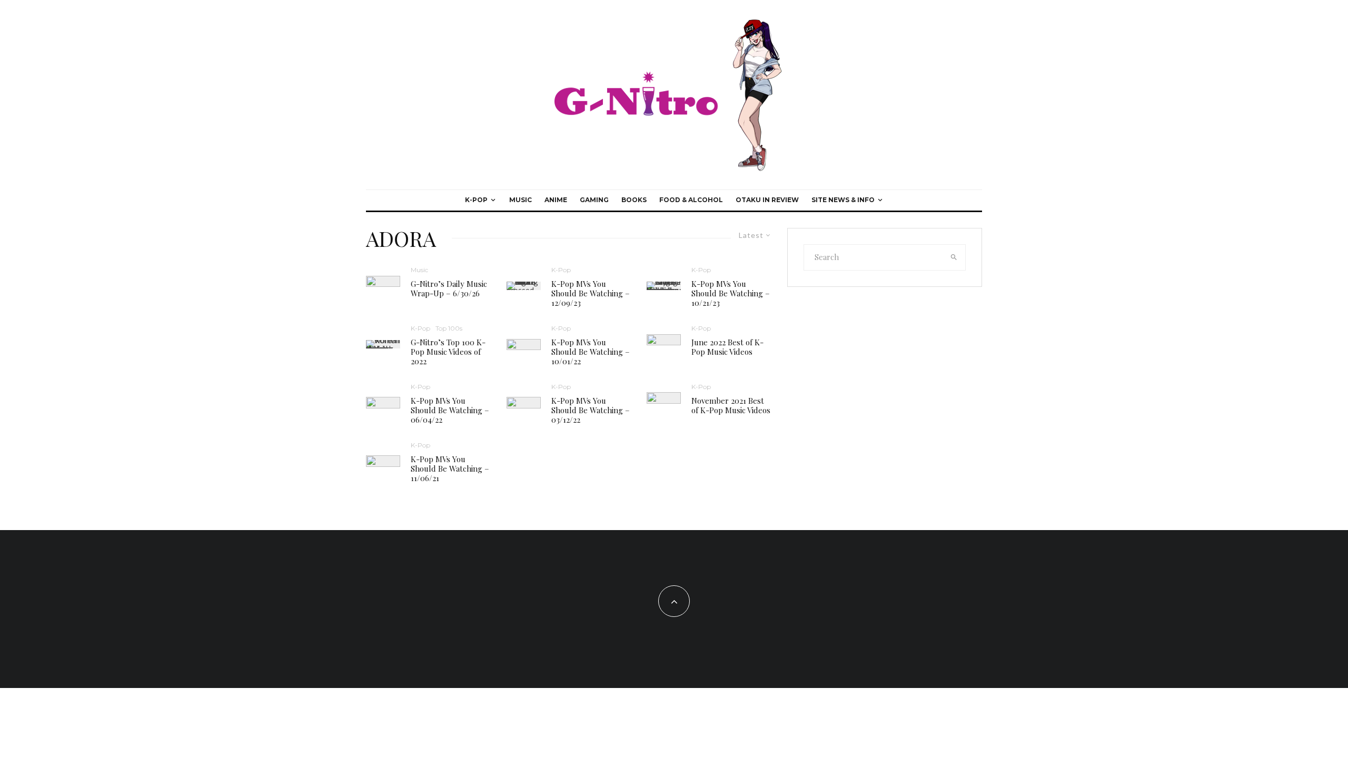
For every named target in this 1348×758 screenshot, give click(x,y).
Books (634, 200)
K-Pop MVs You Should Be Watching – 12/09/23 (590, 293)
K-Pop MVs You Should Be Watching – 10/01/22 (590, 351)
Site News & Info (843, 200)
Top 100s (448, 328)
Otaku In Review (767, 200)
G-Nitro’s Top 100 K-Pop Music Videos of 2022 (448, 351)
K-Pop (476, 200)
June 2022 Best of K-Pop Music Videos (727, 346)
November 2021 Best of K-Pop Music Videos (730, 405)
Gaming (594, 200)
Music (520, 200)
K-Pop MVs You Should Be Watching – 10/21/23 (730, 293)
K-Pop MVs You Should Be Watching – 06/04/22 (450, 410)
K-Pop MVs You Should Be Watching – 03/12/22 (590, 410)
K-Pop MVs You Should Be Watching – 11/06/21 (450, 468)
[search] (954, 257)
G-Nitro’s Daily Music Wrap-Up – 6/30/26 (449, 288)
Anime (555, 200)
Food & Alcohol (691, 200)
